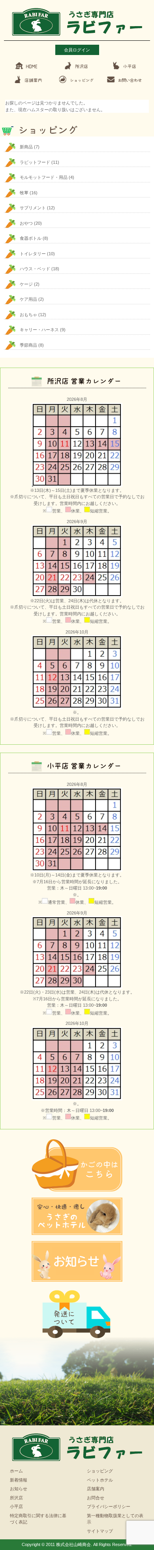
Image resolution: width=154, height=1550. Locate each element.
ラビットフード (35, 162)
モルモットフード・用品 (44, 177)
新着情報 (18, 1480)
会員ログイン (77, 49)
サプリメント (33, 207)
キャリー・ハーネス (39, 329)
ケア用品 (28, 299)
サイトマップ (100, 1531)
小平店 (16, 1506)
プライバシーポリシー (108, 1506)
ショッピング (100, 1470)
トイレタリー (33, 253)
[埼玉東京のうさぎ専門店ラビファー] (77, 37)
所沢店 (16, 1497)
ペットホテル (100, 1480)
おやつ (26, 223)
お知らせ (18, 1488)
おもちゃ (28, 314)
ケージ (26, 284)
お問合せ (95, 1497)
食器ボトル (30, 238)
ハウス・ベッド (35, 268)
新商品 (26, 146)
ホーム (16, 1470)
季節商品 (28, 345)
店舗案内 (95, 1488)
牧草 (24, 192)
